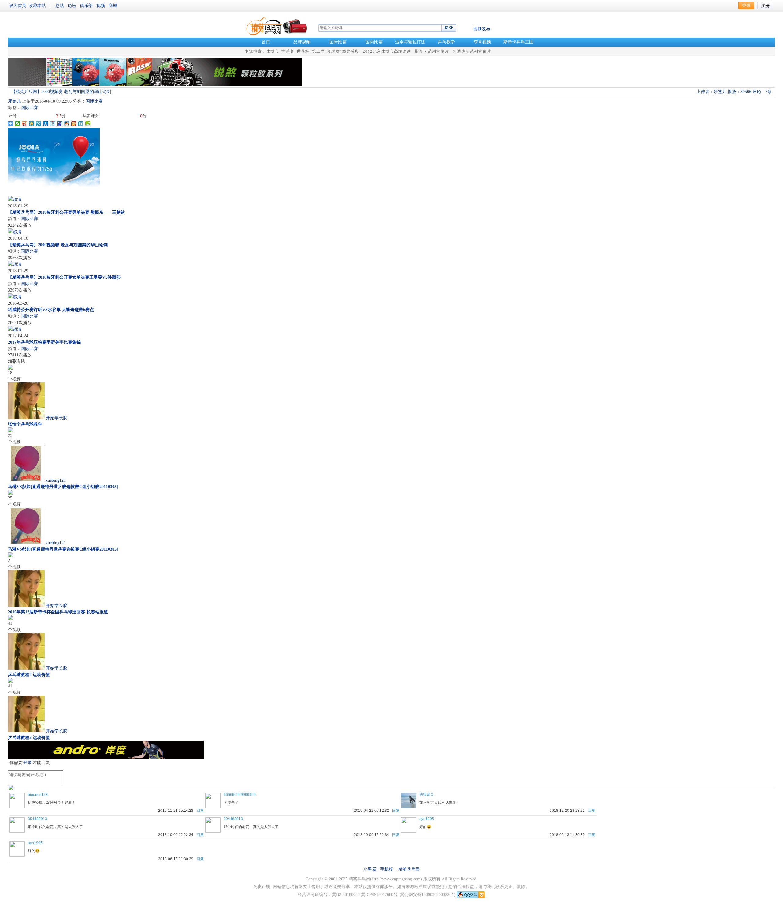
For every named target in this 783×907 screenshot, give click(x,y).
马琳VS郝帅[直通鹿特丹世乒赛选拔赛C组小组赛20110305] (63, 486)
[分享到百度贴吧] (52, 123)
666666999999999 (240, 794)
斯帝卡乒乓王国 (518, 42)
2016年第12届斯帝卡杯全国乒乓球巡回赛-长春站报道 (58, 612)
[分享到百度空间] (88, 123)
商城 (113, 5)
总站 (60, 5)
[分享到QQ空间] (31, 123)
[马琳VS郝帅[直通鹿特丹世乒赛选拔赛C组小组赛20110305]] (10, 431)
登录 (27, 762)
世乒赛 (287, 51)
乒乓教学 (446, 42)
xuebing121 (56, 480)
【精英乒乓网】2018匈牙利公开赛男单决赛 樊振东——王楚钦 (66, 212)
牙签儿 (14, 101)
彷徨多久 (426, 794)
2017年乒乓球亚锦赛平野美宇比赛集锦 (44, 342)
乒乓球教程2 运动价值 (29, 674)
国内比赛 (374, 42)
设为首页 (17, 5)
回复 (200, 810)
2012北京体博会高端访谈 (387, 51)
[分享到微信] (17, 123)
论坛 (72, 5)
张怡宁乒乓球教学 (25, 424)
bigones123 (38, 794)
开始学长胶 (56, 418)
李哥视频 (482, 42)
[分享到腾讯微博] (38, 123)
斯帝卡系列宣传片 (432, 51)
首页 (266, 42)
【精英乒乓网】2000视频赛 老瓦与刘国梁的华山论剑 (58, 245)
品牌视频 (301, 42)
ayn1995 (426, 819)
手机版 (386, 869)
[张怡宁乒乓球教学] (10, 368)
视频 (101, 5)
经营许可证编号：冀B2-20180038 (329, 894)
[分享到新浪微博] (24, 123)
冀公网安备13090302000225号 (428, 894)
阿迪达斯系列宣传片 (472, 51)
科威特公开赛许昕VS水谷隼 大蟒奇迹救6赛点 (51, 309)
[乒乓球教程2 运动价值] (10, 618)
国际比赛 (338, 42)
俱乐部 (87, 5)
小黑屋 (369, 869)
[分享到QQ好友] (66, 123)
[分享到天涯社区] (80, 123)
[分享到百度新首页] (59, 123)
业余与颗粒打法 (410, 42)
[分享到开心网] (73, 123)
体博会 (272, 51)
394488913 (37, 819)
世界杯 (303, 51)
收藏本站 (37, 5)
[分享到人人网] (45, 123)
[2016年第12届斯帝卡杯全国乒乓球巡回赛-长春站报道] (10, 556)
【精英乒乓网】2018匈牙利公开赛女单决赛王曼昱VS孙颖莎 (64, 277)
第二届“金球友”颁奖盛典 (335, 51)
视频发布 (481, 29)
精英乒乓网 (409, 869)
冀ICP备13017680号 (379, 894)
